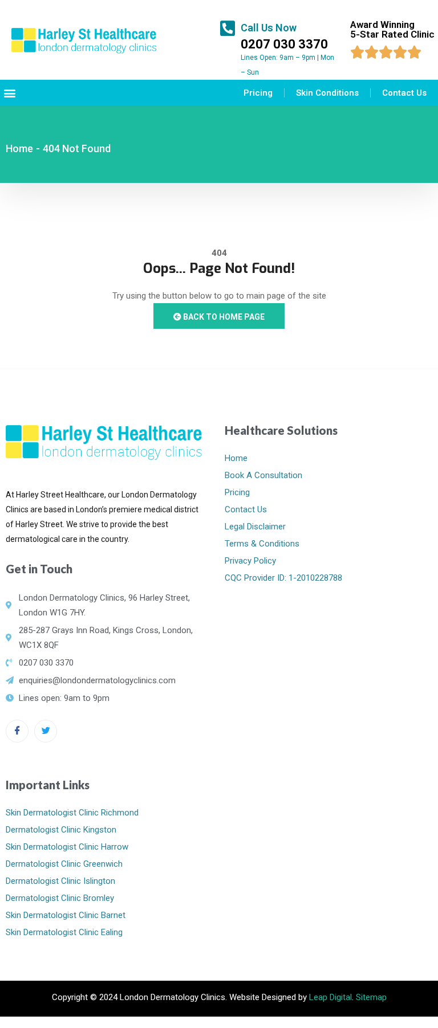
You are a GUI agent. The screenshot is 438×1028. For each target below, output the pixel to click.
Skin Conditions (327, 93)
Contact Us (404, 93)
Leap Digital (330, 997)
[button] (9, 93)
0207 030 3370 (284, 44)
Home (19, 148)
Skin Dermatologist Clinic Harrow (67, 847)
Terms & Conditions (262, 544)
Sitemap (371, 997)
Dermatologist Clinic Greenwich (64, 864)
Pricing (258, 93)
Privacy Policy (250, 561)
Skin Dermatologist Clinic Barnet (65, 915)
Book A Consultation (263, 475)
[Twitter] (45, 731)
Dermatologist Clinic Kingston (61, 830)
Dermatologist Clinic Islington (60, 881)
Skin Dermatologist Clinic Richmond (72, 812)
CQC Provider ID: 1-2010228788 (283, 578)
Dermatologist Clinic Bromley (60, 898)
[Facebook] (17, 731)
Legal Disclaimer (255, 526)
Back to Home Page (223, 316)
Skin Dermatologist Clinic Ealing (64, 932)
